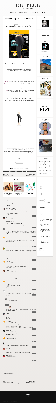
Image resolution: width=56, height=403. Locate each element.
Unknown (8, 237)
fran (7, 217)
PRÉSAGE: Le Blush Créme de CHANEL (45, 236)
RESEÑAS (27, 168)
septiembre (42, 201)
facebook (28, 395)
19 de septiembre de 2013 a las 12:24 (11, 338)
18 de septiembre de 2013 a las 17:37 (11, 314)
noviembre (42, 199)
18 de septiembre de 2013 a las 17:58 (11, 322)
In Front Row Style (9, 321)
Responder (33, 227)
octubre (41, 200)
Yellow (41, 214)
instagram (28, 394)
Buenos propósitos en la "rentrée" (45, 242)
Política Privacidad (19, 12)
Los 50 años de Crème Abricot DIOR (45, 213)
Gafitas (7, 290)
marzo (41, 249)
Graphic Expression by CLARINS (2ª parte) (46, 226)
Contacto (34, 12)
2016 (40, 193)
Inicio (19, 383)
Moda (47, 167)
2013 (40, 196)
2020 (40, 188)
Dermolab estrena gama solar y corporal (30, 193)
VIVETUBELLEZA (9, 318)
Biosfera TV (49, 161)
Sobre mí (12, 12)
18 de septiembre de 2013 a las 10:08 (11, 209)
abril (41, 248)
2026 (40, 181)
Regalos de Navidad (45, 153)
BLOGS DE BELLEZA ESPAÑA (42, 161)
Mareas (7, 228)
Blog (30, 12)
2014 (40, 195)
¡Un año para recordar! (45, 137)
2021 (40, 187)
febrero (41, 250)
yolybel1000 (8, 348)
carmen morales (9, 355)
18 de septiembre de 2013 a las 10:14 (11, 218)
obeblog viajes (47, 173)
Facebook (10, 171)
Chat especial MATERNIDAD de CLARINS (46, 219)
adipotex (15, 168)
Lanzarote (40, 167)
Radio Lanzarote (48, 170)
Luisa (7, 337)
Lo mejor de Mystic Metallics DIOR (45, 202)
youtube (28, 397)
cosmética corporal (20, 168)
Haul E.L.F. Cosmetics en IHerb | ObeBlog (46, 220)
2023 (40, 185)
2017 (40, 192)
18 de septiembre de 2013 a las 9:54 (11, 201)
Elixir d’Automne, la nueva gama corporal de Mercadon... (8, 193)
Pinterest (23, 171)
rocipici (12, 306)
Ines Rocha (8, 261)
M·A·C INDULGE (42, 237)
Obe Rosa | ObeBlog (12, 298)
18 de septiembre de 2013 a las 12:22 (11, 271)
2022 (40, 186)
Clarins (40, 164)
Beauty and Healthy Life (10, 208)
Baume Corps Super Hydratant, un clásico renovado (19, 193)
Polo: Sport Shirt (42, 241)
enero (41, 251)
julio (41, 244)
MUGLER (45, 167)
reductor (24, 168)
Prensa (25, 12)
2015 (40, 194)
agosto (41, 243)
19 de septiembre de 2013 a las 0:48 (11, 331)
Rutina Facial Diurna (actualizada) (44, 229)
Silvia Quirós (8, 330)
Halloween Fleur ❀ (42, 207)
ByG (7, 281)
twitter (28, 396)
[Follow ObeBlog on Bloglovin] (19, 163)
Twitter (16, 171)
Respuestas (8, 295)
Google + (29, 171)
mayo (41, 247)
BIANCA (7, 313)
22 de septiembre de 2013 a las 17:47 (11, 349)
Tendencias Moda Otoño (43, 223)
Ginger (7, 270)
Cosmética (44, 164)
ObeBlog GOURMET (42, 170)
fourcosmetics (41, 173)
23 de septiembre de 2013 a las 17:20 (11, 356)
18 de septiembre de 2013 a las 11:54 (11, 262)
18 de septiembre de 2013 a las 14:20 (13, 300)
